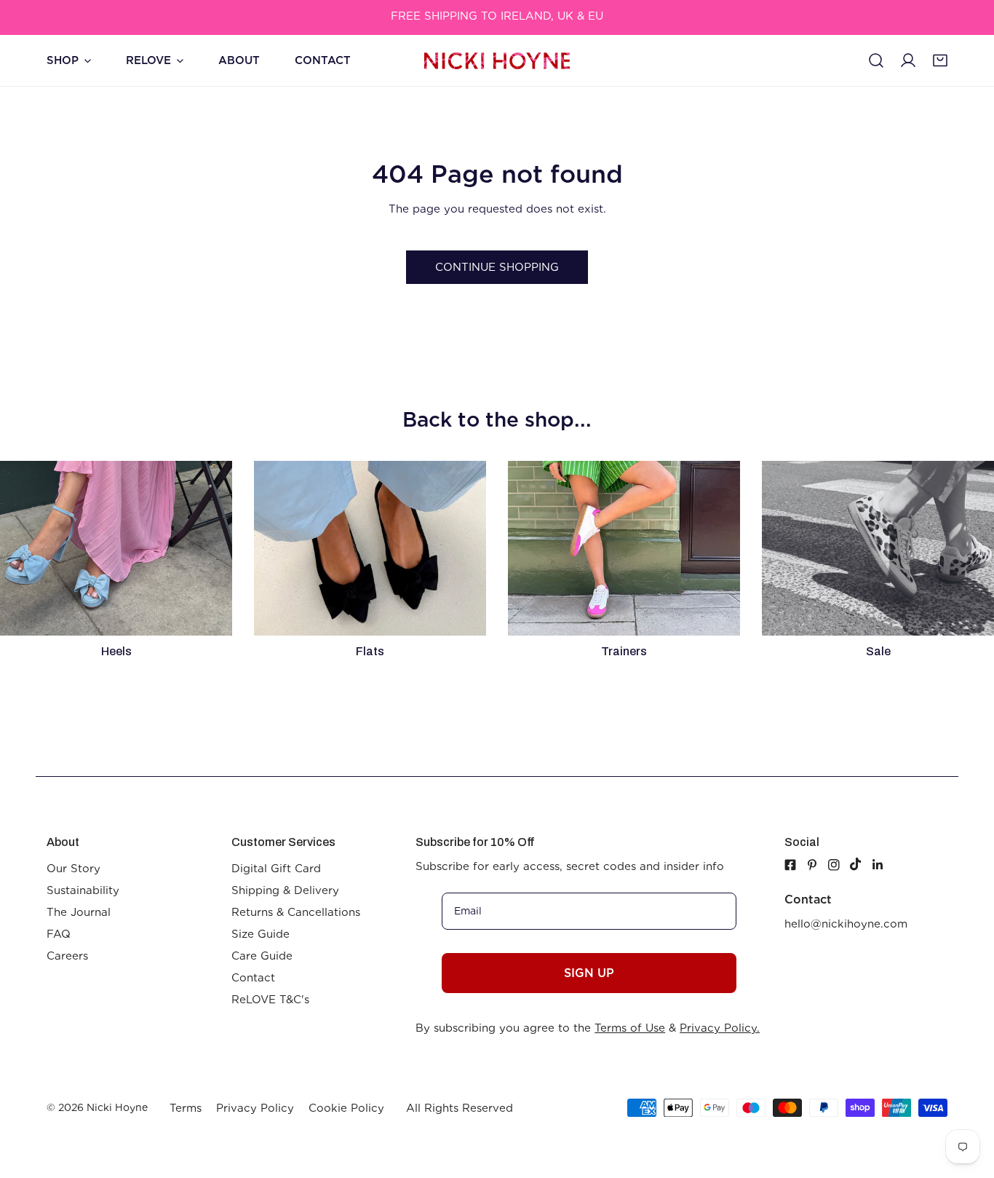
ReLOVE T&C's (270, 999)
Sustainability (83, 890)
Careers (67, 955)
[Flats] (370, 548)
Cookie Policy (346, 1108)
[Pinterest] (817, 865)
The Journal (79, 912)
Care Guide (262, 955)
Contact (253, 977)
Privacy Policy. (720, 1028)
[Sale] (878, 548)
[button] (940, 60)
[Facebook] (790, 865)
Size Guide (260, 934)
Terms (186, 1108)
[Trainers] (624, 548)
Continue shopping (497, 267)
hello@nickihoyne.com (845, 923)
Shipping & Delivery (285, 890)
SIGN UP (589, 973)
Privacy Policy (255, 1108)
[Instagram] (839, 865)
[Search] (876, 60)
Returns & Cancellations (295, 912)
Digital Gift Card (276, 868)
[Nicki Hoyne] (497, 60)
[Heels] (116, 548)
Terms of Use (630, 1028)
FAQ (59, 934)
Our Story (73, 868)
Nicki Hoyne (117, 1107)
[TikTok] (861, 864)
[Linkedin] (883, 865)
